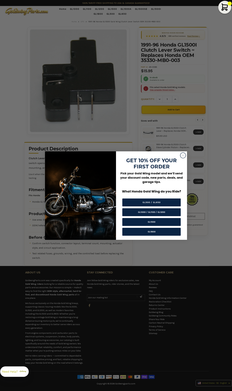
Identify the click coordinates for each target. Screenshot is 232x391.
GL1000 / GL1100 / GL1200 (151, 212)
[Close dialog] (183, 155)
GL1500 (151, 222)
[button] (14, 371)
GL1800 (151, 231)
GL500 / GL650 (152, 202)
